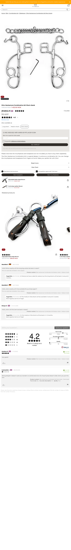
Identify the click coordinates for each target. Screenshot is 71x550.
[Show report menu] (67, 363)
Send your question (62, 328)
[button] (35, 2)
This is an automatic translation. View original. (13, 270)
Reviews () (5, 120)
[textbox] (27, 328)
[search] (36, 9)
